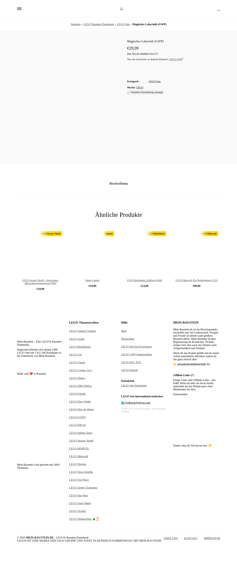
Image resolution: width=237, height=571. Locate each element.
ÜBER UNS (171, 538)
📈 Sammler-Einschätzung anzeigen (145, 92)
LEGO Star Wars (78, 495)
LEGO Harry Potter (80, 401)
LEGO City (75, 354)
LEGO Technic (77, 511)
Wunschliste (127, 338)
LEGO (139, 87)
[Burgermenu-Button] (19, 8)
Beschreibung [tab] (118, 183)
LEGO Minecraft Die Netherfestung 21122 (197, 280)
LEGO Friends (77, 393)
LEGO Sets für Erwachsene (136, 346)
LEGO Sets (123, 24)
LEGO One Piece (79, 479)
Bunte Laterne (92, 280)
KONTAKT (191, 538)
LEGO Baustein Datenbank (98, 24)
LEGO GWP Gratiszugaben (136, 354)
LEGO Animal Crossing (82, 330)
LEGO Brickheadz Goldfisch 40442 (144, 280)
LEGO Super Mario (80, 503)
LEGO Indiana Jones (80, 432)
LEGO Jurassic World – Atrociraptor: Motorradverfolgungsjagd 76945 (40, 282)
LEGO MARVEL (79, 448)
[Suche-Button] (212, 8)
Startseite (76, 24)
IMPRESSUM (212, 538)
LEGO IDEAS (77, 425)
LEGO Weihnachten (80, 518)
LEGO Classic (77, 362)
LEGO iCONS (77, 417)
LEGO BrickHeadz (80, 346)
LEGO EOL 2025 (131, 362)
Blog (123, 330)
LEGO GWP (175, 59)
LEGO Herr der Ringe (81, 409)
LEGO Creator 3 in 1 (80, 370)
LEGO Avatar (76, 338)
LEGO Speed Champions (83, 487)
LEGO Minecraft (78, 456)
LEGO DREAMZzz (80, 385)
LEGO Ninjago (77, 464)
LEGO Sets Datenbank (134, 385)
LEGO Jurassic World (81, 440)
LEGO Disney (77, 378)
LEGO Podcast (129, 370)
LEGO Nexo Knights (81, 472)
